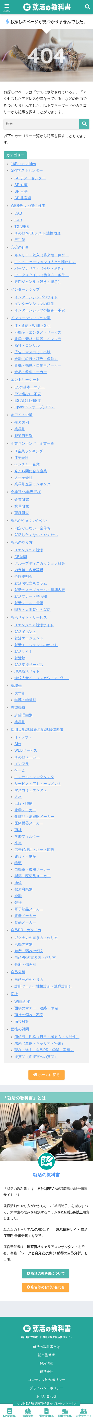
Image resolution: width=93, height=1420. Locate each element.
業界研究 (21, 506)
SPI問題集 (9, 1416)
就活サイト (23, 651)
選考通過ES (46, 1416)
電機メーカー (25, 916)
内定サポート (84, 1416)
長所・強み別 (25, 964)
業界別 (19, 429)
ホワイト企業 (22, 415)
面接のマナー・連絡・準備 (36, 1008)
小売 (18, 843)
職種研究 (21, 513)
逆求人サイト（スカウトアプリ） (41, 678)
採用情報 (46, 1363)
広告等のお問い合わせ (47, 1287)
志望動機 (18, 707)
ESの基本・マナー (29, 387)
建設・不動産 (25, 856)
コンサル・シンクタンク (34, 777)
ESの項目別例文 (27, 400)
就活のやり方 (22, 542)
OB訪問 (20, 557)
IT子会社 (21, 458)
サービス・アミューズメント (37, 784)
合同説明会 (23, 576)
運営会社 (46, 1371)
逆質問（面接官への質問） (36, 1057)
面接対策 (21, 1021)
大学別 (19, 693)
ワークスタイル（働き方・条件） (41, 275)
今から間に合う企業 (30, 471)
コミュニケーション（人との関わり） (45, 262)
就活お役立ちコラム (30, 583)
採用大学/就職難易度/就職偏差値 (37, 730)
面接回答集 (65, 1416)
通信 (18, 883)
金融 (18, 896)
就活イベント (25, 632)
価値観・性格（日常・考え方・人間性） (46, 1037)
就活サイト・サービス (29, 617)
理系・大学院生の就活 (32, 610)
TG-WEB (21, 227)
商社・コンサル (27, 345)
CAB (18, 213)
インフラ (21, 764)
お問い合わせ (46, 1396)
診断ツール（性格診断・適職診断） (43, 986)
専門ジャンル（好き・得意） (37, 281)
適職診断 (28, 1416)
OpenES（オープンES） (34, 407)
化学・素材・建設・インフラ (37, 339)
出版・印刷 (23, 803)
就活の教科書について (47, 1273)
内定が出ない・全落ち (32, 528)
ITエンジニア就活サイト (34, 625)
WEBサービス (25, 750)
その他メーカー (27, 757)
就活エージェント (28, 638)
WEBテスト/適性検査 (28, 206)
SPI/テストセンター (27, 170)
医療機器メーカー (28, 823)
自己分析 (18, 972)
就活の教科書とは (46, 1347)
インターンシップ (25, 289)
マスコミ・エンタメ (30, 790)
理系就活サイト (27, 671)
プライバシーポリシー (46, 1388)
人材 (18, 797)
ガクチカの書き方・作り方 (36, 938)
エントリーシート (25, 379)
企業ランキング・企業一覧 (32, 443)
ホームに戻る (48, 1075)
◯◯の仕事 (20, 247)
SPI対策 (21, 185)
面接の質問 (20, 1029)
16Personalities (23, 164)
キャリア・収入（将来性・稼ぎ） (41, 255)
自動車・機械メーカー (32, 869)
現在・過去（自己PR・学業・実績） (44, 1050)
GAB (18, 220)
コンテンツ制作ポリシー (46, 1380)
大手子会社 (23, 478)
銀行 (18, 903)
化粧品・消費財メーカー (34, 817)
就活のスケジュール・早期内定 (39, 590)
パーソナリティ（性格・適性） (39, 268)
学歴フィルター (27, 836)
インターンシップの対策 (34, 304)
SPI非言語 (22, 198)
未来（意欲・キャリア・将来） (39, 1043)
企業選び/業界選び (26, 492)
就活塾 (19, 658)
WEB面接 (22, 1002)
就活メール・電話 (28, 603)
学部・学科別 (25, 700)
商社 (18, 830)
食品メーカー (25, 922)
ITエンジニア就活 (28, 550)
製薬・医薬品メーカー (32, 876)
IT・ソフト (23, 737)
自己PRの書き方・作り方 (35, 957)
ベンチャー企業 (27, 464)
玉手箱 (19, 240)
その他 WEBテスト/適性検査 (37, 233)
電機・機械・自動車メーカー (37, 365)
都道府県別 (23, 436)
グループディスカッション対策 (39, 563)
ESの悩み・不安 (27, 394)
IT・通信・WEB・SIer (32, 326)
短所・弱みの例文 (28, 951)
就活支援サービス (28, 665)
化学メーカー (25, 810)
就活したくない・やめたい (36, 535)
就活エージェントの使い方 (36, 645)
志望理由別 (23, 715)
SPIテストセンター (30, 178)
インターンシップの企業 (31, 318)
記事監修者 (46, 1355)
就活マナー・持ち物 (30, 596)
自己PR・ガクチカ (26, 930)
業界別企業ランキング (32, 484)
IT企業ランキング (28, 451)
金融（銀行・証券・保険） (36, 359)
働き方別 (21, 422)
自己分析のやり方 (28, 980)
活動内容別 (23, 944)
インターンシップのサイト (36, 297)
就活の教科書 (46, 1174)
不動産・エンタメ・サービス (37, 332)
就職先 (16, 686)
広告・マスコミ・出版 (32, 352)
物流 (18, 863)
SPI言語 (21, 191)
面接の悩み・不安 (28, 1015)
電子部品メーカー (28, 909)
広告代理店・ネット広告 (34, 850)
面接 (14, 994)
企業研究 (21, 499)
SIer (17, 744)
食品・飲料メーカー (30, 372)
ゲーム (19, 770)
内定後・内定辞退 (28, 570)
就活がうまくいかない (29, 520)
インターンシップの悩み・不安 (39, 310)
